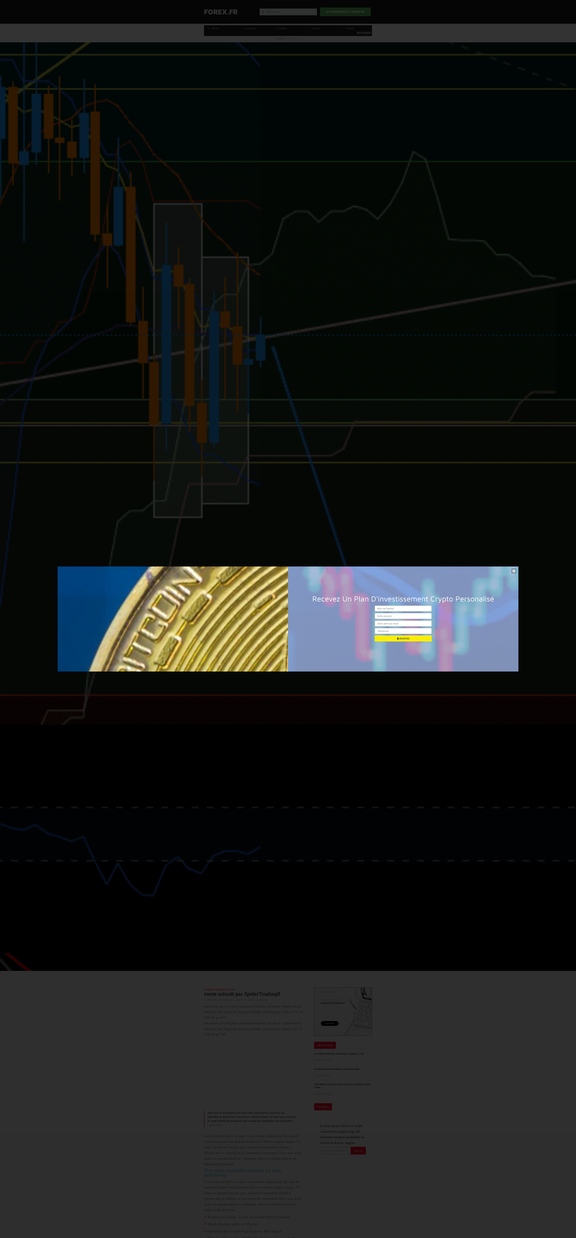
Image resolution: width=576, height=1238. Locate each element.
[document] (288, 619)
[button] (513, 570)
